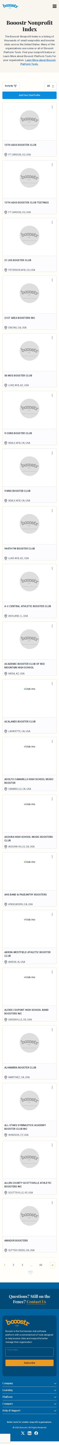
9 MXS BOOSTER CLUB (17, 490)
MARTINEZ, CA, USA (19, 1077)
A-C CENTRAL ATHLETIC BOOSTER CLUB (27, 606)
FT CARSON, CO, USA (19, 154)
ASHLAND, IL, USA (18, 616)
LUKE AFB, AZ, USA (18, 385)
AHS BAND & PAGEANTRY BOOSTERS (25, 894)
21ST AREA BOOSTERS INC (19, 317)
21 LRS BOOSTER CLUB (17, 260)
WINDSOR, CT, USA (18, 1135)
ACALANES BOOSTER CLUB (20, 721)
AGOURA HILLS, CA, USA (21, 846)
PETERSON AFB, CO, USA (21, 270)
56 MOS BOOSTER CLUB (18, 375)
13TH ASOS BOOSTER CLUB (20, 144)
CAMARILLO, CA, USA (19, 789)
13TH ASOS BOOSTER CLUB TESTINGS (26, 202)
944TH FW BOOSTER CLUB (19, 548)
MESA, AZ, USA (16, 673)
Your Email (12, 1350)
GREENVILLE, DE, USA (20, 1019)
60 (40, 1265)
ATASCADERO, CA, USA (20, 904)
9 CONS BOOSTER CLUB (18, 433)
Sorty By (9, 86)
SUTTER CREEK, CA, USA (21, 1250)
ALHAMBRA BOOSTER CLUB (20, 1067)
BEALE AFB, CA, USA (19, 443)
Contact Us (36, 1301)
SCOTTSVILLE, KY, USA (20, 1192)
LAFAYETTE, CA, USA (19, 731)
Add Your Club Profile (29, 95)
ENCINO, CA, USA (17, 327)
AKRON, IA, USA (16, 962)
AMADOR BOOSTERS (16, 1240)
